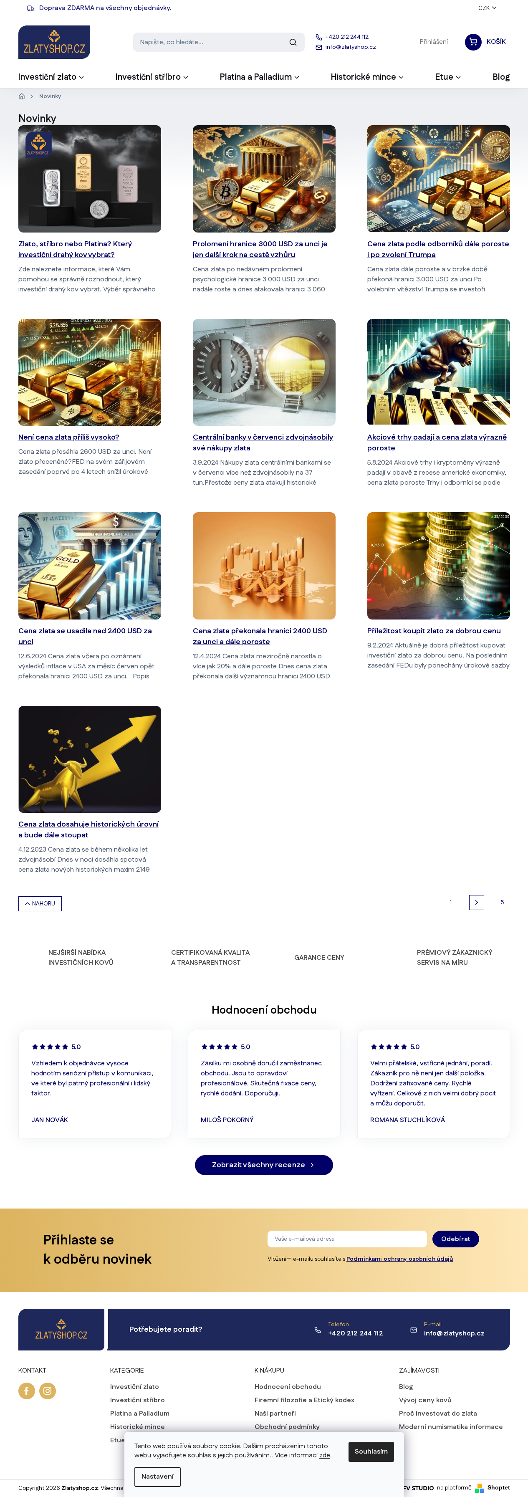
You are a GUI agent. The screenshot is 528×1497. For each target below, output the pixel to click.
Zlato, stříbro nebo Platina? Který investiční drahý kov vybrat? (75, 249)
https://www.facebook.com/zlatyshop (26, 1391)
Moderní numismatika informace (451, 1427)
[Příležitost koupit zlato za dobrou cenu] (438, 566)
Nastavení (157, 1477)
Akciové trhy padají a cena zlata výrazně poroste (437, 443)
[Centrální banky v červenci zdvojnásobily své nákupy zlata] (264, 372)
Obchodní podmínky (287, 1427)
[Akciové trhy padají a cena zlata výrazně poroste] (438, 372)
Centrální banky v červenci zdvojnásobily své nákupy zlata (263, 443)
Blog (406, 1387)
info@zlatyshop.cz (454, 1333)
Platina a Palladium (139, 1414)
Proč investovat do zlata (438, 1414)
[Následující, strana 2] (476, 902)
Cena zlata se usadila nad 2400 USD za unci (85, 636)
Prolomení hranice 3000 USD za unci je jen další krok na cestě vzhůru (260, 249)
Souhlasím (371, 1452)
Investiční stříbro (137, 1400)
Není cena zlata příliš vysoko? (68, 437)
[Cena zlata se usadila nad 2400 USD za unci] (89, 566)
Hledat (293, 42)
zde (324, 1455)
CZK (484, 8)
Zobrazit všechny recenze (258, 1165)
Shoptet (499, 1487)
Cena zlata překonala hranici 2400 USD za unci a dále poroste (260, 636)
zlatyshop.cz (47, 1391)
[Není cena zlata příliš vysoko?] (89, 372)
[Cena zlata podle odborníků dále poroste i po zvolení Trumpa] (438, 179)
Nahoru (43, 904)
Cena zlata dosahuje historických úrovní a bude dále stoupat (88, 830)
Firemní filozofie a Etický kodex (304, 1400)
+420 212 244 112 (355, 1333)
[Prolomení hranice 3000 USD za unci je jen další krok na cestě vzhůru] (264, 179)
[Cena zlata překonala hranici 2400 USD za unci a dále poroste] (264, 566)
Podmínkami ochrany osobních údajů (399, 1259)
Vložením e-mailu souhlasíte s (360, 1259)
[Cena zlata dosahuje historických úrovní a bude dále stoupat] (89, 759)
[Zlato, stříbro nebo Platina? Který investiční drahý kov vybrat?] (89, 179)
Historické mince (137, 1427)
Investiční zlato (134, 1387)
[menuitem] (51, 79)
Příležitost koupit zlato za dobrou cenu (434, 631)
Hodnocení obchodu (288, 1387)
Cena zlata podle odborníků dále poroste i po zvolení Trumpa (438, 249)
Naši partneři (275, 1414)
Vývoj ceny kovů (425, 1400)
